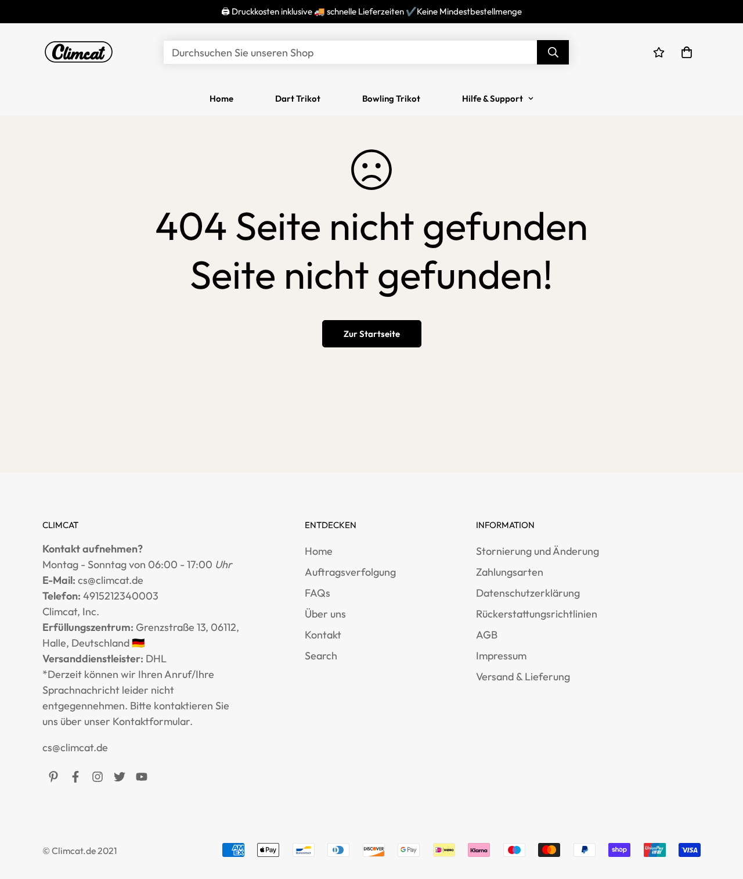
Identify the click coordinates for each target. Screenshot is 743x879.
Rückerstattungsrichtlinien (536, 613)
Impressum (501, 655)
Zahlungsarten (509, 572)
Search (321, 655)
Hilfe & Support (492, 98)
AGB (486, 634)
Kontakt (323, 634)
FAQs (317, 593)
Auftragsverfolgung (350, 572)
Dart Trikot (297, 98)
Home (221, 98)
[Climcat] (78, 52)
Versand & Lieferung (523, 676)
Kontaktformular (151, 721)
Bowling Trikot (391, 98)
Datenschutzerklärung (528, 593)
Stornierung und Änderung (537, 551)
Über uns (325, 613)
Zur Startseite (372, 333)
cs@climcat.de (75, 747)
